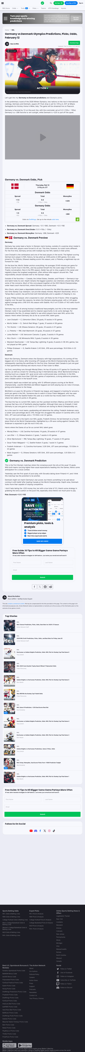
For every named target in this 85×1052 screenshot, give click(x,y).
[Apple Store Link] (9, 1045)
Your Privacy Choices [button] (36, 998)
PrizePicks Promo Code (10, 1037)
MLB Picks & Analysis (36, 926)
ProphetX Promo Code (10, 995)
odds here (55, 219)
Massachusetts (61, 949)
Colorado (59, 931)
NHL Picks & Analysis (36, 929)
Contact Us (33, 995)
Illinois (58, 940)
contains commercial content (16, 603)
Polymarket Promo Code (10, 979)
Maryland (59, 925)
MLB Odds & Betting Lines (11, 932)
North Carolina (61, 955)
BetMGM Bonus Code (9, 973)
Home (7, 30)
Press (31, 983)
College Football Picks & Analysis (40, 920)
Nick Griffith (14, 44)
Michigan (59, 943)
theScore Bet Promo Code (11, 1004)
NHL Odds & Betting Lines (11, 935)
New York (59, 919)
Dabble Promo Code (9, 1019)
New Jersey (60, 934)
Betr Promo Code (8, 1025)
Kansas (58, 952)
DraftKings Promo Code (10, 998)
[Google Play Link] (25, 1045)
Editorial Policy (34, 974)
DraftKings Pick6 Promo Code (12, 1016)
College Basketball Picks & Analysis (41, 923)
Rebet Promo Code (8, 1028)
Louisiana (59, 922)
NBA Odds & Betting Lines (11, 917)
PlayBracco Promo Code (10, 1031)
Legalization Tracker (63, 916)
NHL (13, 30)
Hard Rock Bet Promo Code (11, 1010)
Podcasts (32, 989)
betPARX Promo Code (9, 1007)
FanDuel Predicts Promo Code (12, 982)
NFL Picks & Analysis (36, 914)
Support (32, 986)
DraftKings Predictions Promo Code (14, 992)
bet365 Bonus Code (9, 976)
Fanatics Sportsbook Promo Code (13, 970)
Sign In (81, 3)
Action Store (33, 980)
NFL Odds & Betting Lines (11, 914)
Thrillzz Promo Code (9, 1034)
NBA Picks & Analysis (36, 917)
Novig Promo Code (8, 989)
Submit (42, 577)
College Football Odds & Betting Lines (15, 920)
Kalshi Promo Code (8, 985)
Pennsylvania (60, 937)
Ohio (57, 946)
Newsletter (33, 992)
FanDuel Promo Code (9, 1001)
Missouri (59, 958)
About (31, 968)
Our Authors (33, 971)
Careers (32, 977)
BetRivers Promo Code (10, 1013)
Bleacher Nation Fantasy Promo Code (15, 1022)
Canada (59, 961)
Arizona (58, 928)
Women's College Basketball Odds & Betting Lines (14, 928)
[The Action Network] (42, 3)
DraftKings (32, 219)
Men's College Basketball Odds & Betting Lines (13, 923)
